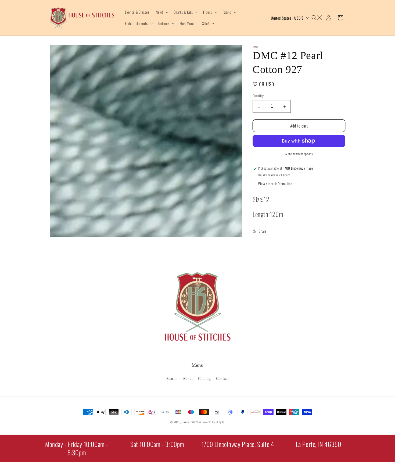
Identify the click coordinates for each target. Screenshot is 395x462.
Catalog (204, 378)
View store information (275, 183)
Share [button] (263, 231)
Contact (222, 378)
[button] (161, 12)
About (188, 378)
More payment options (299, 153)
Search (172, 378)
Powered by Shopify (213, 422)
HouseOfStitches (191, 422)
